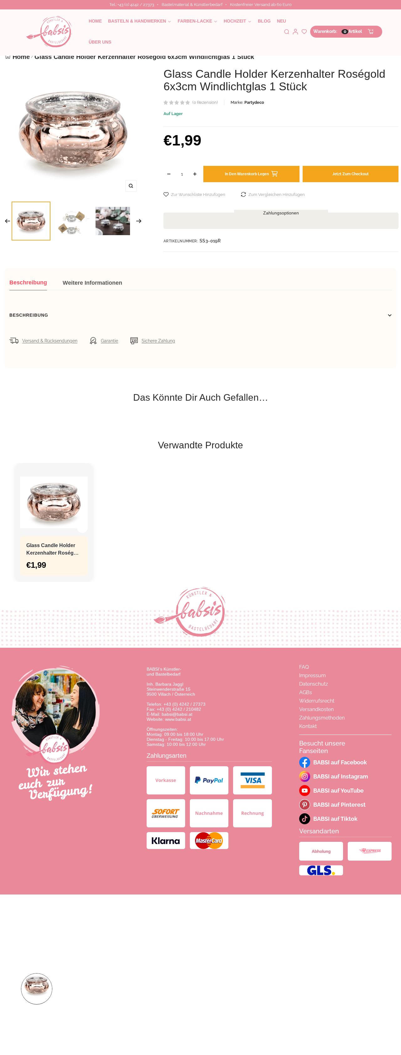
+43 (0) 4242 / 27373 (185, 704)
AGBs (305, 692)
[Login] (295, 31)
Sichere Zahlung (158, 340)
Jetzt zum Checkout (350, 174)
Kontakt (308, 726)
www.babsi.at (178, 719)
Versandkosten (316, 709)
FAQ (304, 667)
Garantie (109, 340)
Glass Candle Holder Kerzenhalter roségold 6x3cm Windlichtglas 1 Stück (53, 550)
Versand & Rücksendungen (49, 340)
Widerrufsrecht (316, 701)
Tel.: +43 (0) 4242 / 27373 (131, 4)
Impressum (312, 675)
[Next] (139, 221)
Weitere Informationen (92, 283)
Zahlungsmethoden (322, 718)
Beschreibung (28, 282)
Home (21, 56)
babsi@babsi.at (177, 714)
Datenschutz (313, 684)
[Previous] (7, 221)
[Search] (286, 31)
